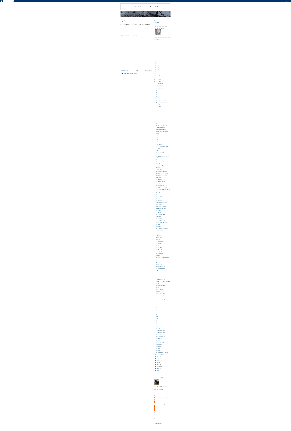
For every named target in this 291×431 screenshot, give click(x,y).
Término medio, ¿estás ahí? (161, 185)
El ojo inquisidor (159, 141)
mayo (158, 362)
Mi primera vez (159, 210)
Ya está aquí (158, 212)
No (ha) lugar (158, 406)
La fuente (158, 224)
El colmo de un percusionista (162, 131)
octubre (158, 87)
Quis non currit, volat (160, 332)
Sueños (157, 154)
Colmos (157, 287)
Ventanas (158, 122)
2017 (156, 69)
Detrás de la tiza (145, 6)
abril (158, 364)
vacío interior (158, 412)
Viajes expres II (159, 232)
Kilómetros (158, 96)
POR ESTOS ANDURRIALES (161, 398)
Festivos (158, 291)
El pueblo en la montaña (161, 100)
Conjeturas (158, 194)
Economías (158, 301)
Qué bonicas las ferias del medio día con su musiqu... (162, 257)
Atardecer (158, 239)
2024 (156, 60)
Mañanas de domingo (160, 266)
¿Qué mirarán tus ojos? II (161, 307)
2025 (156, 58)
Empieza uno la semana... (161, 135)
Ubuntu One (158, 334)
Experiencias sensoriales (161, 208)
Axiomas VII (158, 274)
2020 (156, 63)
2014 (156, 75)
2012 (156, 79)
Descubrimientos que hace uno (162, 108)
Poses (157, 260)
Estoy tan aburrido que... (161, 198)
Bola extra (158, 328)
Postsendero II (159, 344)
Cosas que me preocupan (161, 324)
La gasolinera (159, 218)
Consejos (158, 148)
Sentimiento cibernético (161, 179)
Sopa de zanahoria (160, 137)
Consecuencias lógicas (161, 295)
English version (158, 423)
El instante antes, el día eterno (162, 123)
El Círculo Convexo (159, 28)
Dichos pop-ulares (160, 106)
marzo (158, 366)
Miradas (158, 167)
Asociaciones (159, 114)
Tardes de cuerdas (159, 253)
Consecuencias (159, 169)
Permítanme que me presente (162, 202)
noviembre (159, 85)
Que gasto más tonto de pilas (162, 165)
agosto (158, 356)
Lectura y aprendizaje (160, 299)
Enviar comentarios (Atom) (131, 73)
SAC (157, 150)
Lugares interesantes (160, 161)
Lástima (158, 305)
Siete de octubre (159, 289)
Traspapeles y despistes (161, 285)
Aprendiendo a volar (160, 214)
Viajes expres (159, 237)
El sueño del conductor (161, 206)
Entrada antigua (148, 70)
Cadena (157, 118)
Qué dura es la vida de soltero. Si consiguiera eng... (163, 126)
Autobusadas (159, 276)
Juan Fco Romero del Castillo (160, 387)
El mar (157, 133)
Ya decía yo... (159, 262)
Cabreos (158, 316)
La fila (157, 283)
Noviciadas (158, 183)
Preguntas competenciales (161, 175)
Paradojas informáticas (160, 336)
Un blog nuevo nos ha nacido (162, 322)
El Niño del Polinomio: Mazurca (163, 281)
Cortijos (158, 348)
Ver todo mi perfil (158, 389)
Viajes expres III (159, 230)
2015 (156, 73)
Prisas (157, 116)
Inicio (137, 70)
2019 (156, 65)
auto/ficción (157, 396)
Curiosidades (159, 249)
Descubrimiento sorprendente (162, 222)
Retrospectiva (159, 177)
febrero (158, 368)
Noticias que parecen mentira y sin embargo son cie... (163, 190)
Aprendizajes (159, 251)
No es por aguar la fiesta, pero (162, 146)
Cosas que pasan (159, 311)
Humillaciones (159, 204)
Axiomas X (158, 120)
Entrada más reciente (124, 70)
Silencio (158, 255)
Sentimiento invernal (160, 181)
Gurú (157, 326)
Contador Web (157, 22)
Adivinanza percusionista (161, 187)
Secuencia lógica (159, 98)
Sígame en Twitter (157, 418)
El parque (158, 90)
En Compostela (158, 402)
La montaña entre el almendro (162, 352)
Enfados (158, 297)
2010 (156, 373)
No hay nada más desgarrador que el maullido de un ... (163, 278)
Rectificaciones (159, 303)
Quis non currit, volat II (161, 330)
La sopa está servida (160, 152)
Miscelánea (158, 112)
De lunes (158, 340)
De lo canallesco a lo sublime (162, 228)
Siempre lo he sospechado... (162, 171)
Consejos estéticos (160, 241)
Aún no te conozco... (160, 342)
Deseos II (158, 163)
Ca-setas (158, 320)
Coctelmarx (158, 408)
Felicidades (158, 226)
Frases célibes (159, 338)
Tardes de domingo (160, 192)
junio (158, 360)
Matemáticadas (159, 89)
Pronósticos (158, 216)
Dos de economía (159, 200)
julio (158, 358)
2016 (156, 71)
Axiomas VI (158, 312)
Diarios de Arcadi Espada (160, 404)
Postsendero (158, 346)
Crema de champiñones (161, 129)
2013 (156, 77)
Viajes (157, 94)
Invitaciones (158, 314)
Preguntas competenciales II (162, 173)
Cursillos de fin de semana (161, 196)
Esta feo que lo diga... (160, 293)
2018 (156, 67)
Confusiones (158, 159)
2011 (156, 81)
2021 (156, 61)
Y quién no (158, 139)
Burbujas (158, 350)
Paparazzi (158, 92)
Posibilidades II (159, 309)
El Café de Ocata (159, 400)
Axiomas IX (158, 245)
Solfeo (157, 318)
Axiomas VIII (159, 247)
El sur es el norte (159, 410)
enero (158, 370)
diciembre (159, 83)
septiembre (159, 354)
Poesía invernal (159, 110)
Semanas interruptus (160, 220)
